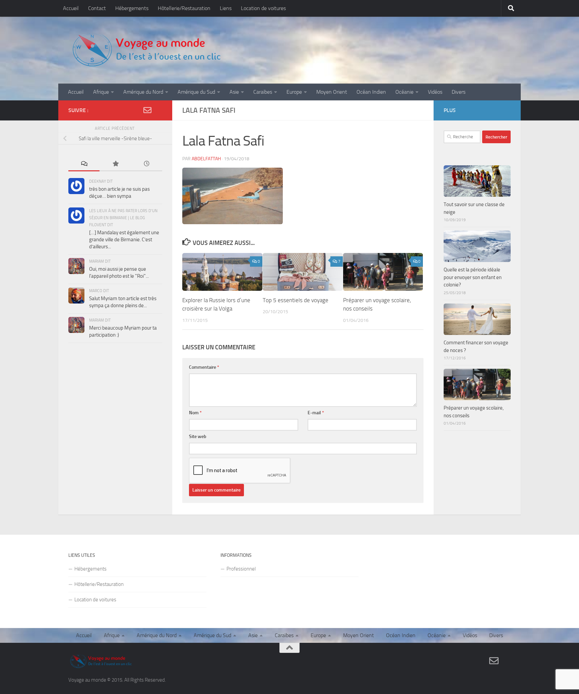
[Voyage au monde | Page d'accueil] (146, 50)
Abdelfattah (206, 159)
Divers (458, 92)
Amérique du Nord (143, 92)
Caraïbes (262, 92)
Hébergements (131, 8)
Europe (294, 92)
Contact (97, 8)
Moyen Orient (331, 92)
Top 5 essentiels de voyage (295, 300)
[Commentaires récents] (84, 164)
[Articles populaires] (115, 164)
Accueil (71, 8)
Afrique (101, 92)
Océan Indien (371, 92)
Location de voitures (263, 8)
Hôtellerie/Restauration (184, 8)
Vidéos (435, 92)
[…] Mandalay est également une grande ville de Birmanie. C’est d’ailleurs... (124, 240)
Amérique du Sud (196, 92)
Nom (195, 413)
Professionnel (241, 569)
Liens (226, 8)
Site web (197, 436)
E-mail (316, 413)
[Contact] (147, 110)
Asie (234, 92)
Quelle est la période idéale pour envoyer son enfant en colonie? (473, 277)
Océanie (404, 92)
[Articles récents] (146, 164)
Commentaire (204, 367)
